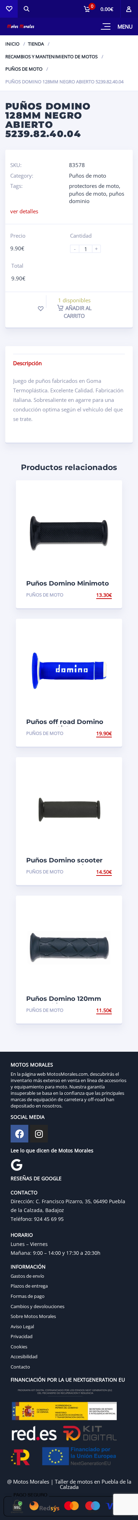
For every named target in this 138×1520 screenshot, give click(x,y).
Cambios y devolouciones (37, 1306)
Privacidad (22, 1336)
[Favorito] (41, 308)
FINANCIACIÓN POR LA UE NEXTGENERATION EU (68, 1379)
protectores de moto (94, 185)
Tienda (36, 44)
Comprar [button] (100, 595)
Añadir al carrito (78, 311)
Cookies (19, 1346)
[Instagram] (39, 1133)
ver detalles (24, 211)
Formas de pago (28, 1296)
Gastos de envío (27, 1276)
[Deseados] (9, 9)
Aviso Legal (22, 1326)
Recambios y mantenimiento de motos (51, 56)
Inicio (12, 44)
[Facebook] (19, 1133)
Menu (125, 26)
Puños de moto (23, 69)
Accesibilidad (24, 1356)
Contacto (20, 1367)
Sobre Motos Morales (33, 1316)
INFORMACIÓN (28, 1266)
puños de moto (87, 193)
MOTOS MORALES (32, 1064)
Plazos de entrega (29, 1286)
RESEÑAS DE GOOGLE (36, 1178)
